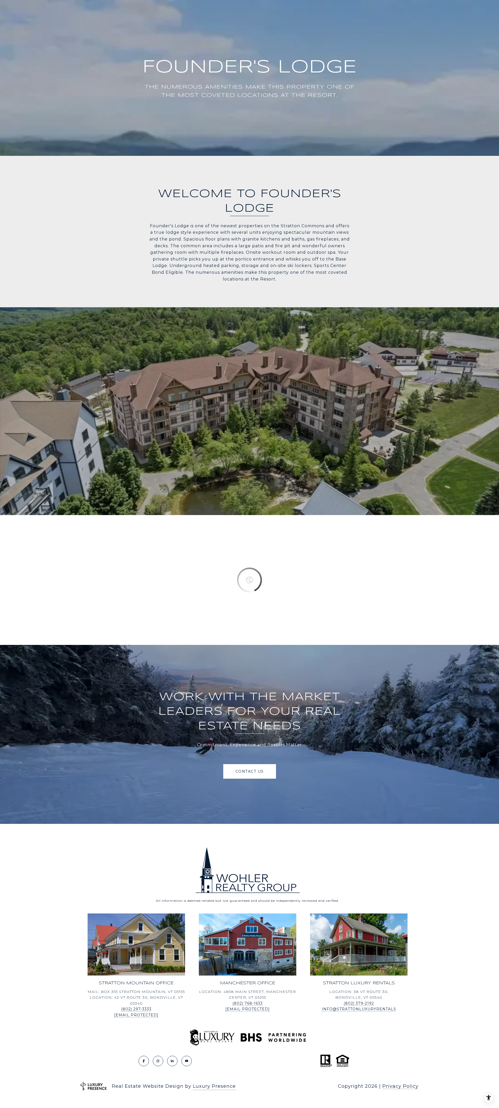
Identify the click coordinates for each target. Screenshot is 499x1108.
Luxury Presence (214, 1086)
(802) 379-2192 (359, 1003)
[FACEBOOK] (144, 1061)
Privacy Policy (400, 1086)
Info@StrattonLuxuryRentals (359, 1009)
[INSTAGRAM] (158, 1061)
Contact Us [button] (249, 771)
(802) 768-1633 (247, 1003)
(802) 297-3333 (136, 1009)
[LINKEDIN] (172, 1061)
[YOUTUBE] (186, 1061)
